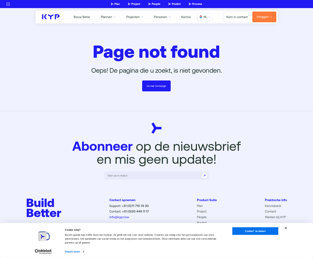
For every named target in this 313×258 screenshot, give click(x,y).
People (156, 4)
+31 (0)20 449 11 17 (135, 211)
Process (197, 4)
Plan (117, 4)
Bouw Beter (82, 17)
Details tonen (72, 251)
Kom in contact (237, 17)
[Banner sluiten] (286, 228)
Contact (270, 211)
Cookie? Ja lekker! (255, 231)
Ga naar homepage (156, 86)
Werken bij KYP (275, 217)
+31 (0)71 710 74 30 (135, 206)
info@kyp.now (119, 217)
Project (135, 4)
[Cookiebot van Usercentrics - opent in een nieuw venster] (43, 251)
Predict (176, 4)
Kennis (186, 17)
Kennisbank (273, 206)
